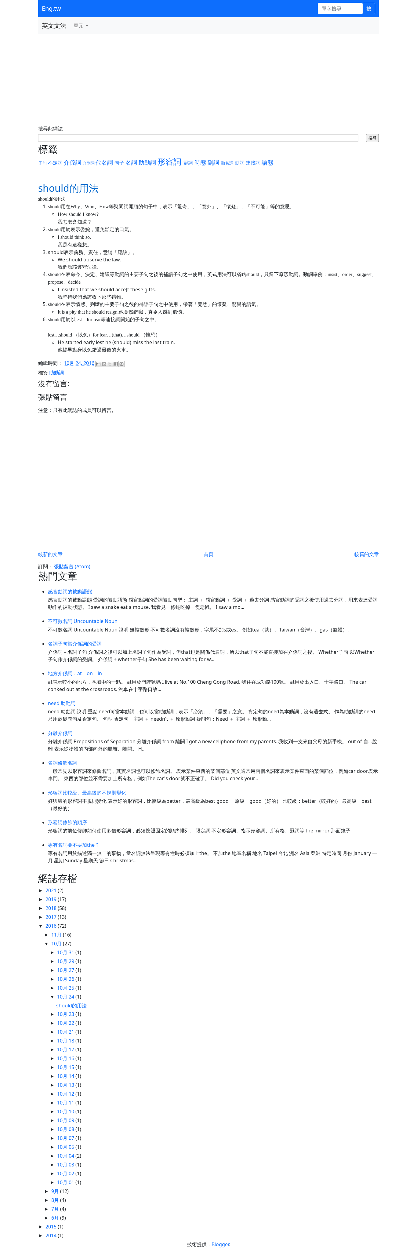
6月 (55, 1217)
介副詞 (89, 163)
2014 (51, 1235)
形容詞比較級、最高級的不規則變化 (87, 792)
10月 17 (66, 1049)
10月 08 (66, 1129)
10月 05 (66, 1147)
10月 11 (66, 1102)
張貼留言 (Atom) (72, 566)
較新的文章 (50, 554)
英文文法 (54, 25)
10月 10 (66, 1111)
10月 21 (66, 1031)
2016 (51, 925)
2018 (51, 908)
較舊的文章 (366, 554)
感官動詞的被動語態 (70, 591)
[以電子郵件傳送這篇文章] (98, 364)
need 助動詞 (61, 703)
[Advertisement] (208, 80)
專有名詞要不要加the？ (74, 845)
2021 (51, 890)
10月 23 (66, 1014)
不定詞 (55, 162)
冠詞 (188, 162)
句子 (119, 162)
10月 (57, 943)
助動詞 (147, 162)
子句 (42, 163)
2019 (51, 899)
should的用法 (71, 1005)
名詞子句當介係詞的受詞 (75, 643)
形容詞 (169, 161)
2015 (51, 1226)
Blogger (220, 1244)
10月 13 (66, 1085)
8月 (55, 1200)
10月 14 (66, 1076)
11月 (57, 934)
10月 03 (66, 1164)
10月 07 (66, 1138)
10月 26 (66, 979)
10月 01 (66, 1182)
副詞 (213, 162)
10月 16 (66, 1058)
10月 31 (66, 952)
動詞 (240, 162)
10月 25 (66, 987)
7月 (55, 1209)
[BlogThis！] (104, 364)
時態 (200, 162)
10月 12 (66, 1093)
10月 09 (66, 1120)
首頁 (208, 554)
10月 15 (66, 1067)
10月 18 (66, 1040)
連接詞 (253, 162)
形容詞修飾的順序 (67, 822)
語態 (267, 162)
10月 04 (66, 1155)
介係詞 (72, 162)
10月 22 (66, 1023)
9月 (55, 1191)
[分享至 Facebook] (116, 364)
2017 (51, 917)
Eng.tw (51, 8)
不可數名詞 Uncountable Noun (83, 621)
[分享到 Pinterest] (121, 364)
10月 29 (66, 961)
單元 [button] (79, 25)
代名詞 (104, 162)
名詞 (131, 162)
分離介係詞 (60, 733)
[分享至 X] (110, 364)
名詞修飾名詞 (62, 762)
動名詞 (227, 163)
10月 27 (66, 970)
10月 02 (66, 1173)
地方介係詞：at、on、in (75, 673)
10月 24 (66, 996)
